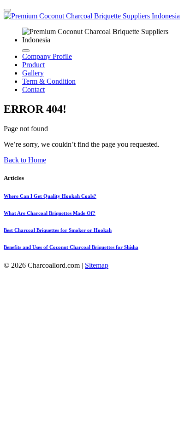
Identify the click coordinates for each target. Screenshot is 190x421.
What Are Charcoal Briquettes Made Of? (49, 213)
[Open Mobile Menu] (7, 10)
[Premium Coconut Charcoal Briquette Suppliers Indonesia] (92, 16)
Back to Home (25, 160)
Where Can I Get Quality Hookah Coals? (50, 196)
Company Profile (47, 56)
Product (33, 65)
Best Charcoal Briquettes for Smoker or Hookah (58, 230)
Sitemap (96, 265)
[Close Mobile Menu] (26, 50)
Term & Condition (49, 81)
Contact (33, 89)
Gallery (33, 73)
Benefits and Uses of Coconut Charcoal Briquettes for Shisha (71, 247)
